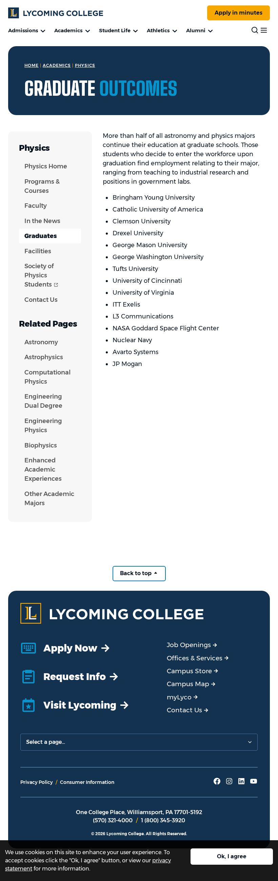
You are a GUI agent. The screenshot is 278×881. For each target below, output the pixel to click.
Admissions (23, 30)
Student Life (115, 30)
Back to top (136, 573)
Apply (238, 13)
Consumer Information (87, 782)
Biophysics (40, 445)
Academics (68, 30)
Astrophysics (43, 357)
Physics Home (45, 166)
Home (31, 65)
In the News (42, 221)
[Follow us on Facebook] (217, 784)
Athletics (158, 30)
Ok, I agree (231, 856)
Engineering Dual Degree (43, 401)
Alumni (195, 30)
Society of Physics (52, 275)
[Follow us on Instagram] (229, 784)
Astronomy (41, 342)
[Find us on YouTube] (254, 784)
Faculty (35, 205)
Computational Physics (47, 377)
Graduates (40, 236)
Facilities (37, 251)
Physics (85, 65)
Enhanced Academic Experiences (43, 469)
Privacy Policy (36, 782)
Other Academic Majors (49, 498)
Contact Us (41, 300)
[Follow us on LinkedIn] (241, 784)
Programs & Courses (42, 186)
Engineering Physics (43, 425)
